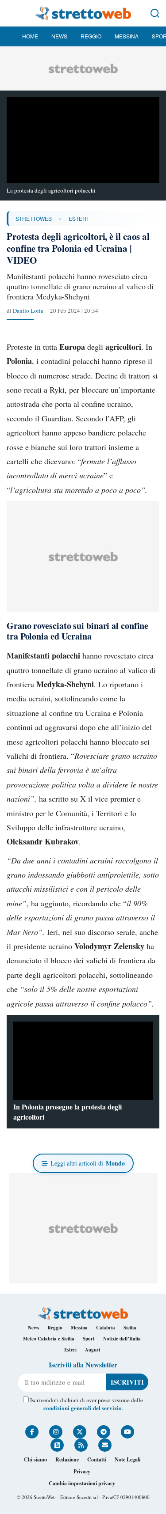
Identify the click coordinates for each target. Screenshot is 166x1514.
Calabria (105, 1327)
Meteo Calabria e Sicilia (48, 1338)
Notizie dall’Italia (122, 1338)
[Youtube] (127, 1431)
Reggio (91, 36)
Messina (127, 36)
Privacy (81, 1471)
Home (30, 36)
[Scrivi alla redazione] (105, 1445)
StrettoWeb (33, 218)
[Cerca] (155, 13)
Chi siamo (35, 1459)
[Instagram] (55, 1431)
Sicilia (130, 1327)
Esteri (78, 218)
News (59, 36)
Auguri (92, 1349)
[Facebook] (32, 1431)
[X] (79, 1431)
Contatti (96, 1459)
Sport (89, 1338)
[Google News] (57, 1445)
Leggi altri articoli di (87, 1163)
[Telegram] (103, 1431)
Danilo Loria (28, 310)
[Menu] (11, 13)
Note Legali (127, 1459)
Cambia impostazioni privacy (82, 1483)
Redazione (67, 1459)
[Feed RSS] (81, 1445)
